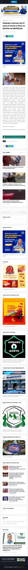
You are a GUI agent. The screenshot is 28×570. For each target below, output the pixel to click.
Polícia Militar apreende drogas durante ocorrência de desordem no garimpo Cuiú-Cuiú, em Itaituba (17, 499)
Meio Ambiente (21, 521)
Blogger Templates (13, 567)
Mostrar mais (22, 152)
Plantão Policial (14, 141)
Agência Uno (21, 567)
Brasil (4, 521)
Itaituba (11, 20)
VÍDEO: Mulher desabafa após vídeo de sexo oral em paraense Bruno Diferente (17, 484)
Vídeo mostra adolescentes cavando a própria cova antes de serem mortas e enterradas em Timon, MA (17, 491)
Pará (4, 523)
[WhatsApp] (9, 36)
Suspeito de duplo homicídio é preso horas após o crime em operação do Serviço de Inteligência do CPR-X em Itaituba (16, 475)
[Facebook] (7, 36)
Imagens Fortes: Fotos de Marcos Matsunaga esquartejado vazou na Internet (17, 468)
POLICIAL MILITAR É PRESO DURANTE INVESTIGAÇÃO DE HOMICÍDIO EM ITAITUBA (13, 202)
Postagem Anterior (6, 212)
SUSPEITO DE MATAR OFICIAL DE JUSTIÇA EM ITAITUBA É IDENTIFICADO (13, 168)
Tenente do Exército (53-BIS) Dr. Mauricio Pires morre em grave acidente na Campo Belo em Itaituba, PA (12, 548)
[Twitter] (12, 36)
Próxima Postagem (22, 212)
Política (15, 523)
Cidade (8, 521)
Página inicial (5, 20)
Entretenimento (14, 521)
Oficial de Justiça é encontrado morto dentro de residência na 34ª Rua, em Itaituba (14, 185)
